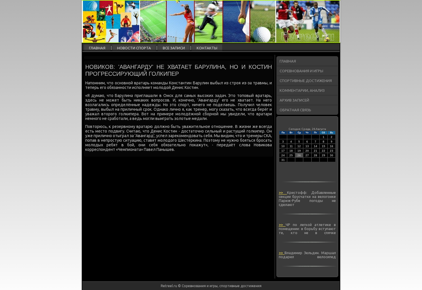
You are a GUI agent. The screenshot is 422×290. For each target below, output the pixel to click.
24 (283, 155)
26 (299, 155)
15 (323, 146)
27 (307, 155)
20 (307, 150)
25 (291, 155)
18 (291, 150)
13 (307, 146)
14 (315, 146)
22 (323, 150)
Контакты (207, 48)
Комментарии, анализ (302, 90)
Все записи (174, 48)
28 (315, 155)
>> (283, 192)
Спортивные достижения (306, 81)
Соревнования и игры (301, 71)
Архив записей (294, 100)
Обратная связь (295, 110)
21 (315, 150)
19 (299, 150)
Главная (97, 48)
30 (331, 155)
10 (283, 146)
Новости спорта (134, 48)
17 (283, 150)
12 (299, 146)
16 (331, 146)
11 (291, 146)
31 (283, 159)
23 (331, 150)
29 (323, 155)
